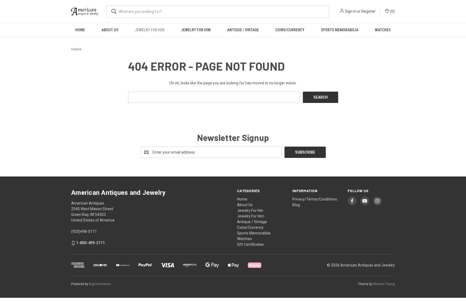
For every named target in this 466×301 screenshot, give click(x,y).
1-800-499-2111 (90, 243)
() (392, 11)
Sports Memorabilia (339, 30)
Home (80, 30)
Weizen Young (384, 284)
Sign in (350, 11)
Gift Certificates (250, 244)
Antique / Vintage (243, 30)
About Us (109, 30)
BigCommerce (100, 284)
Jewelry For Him (196, 30)
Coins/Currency (289, 30)
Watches (383, 30)
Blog (296, 205)
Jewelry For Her (150, 30)
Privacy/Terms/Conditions (314, 199)
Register (368, 11)
